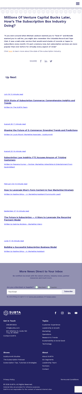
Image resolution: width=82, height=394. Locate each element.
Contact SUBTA (9, 336)
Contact (45, 369)
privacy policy (51, 297)
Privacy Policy (9, 379)
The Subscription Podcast (14, 360)
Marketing (46, 331)
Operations (46, 334)
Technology (47, 344)
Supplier (54, 287)
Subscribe (68, 291)
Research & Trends (50, 337)
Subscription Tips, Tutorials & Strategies (20, 363)
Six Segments (47, 360)
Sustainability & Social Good (53, 341)
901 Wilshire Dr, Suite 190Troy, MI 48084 (16, 332)
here (10, 51)
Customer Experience (51, 325)
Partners (45, 366)
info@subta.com (13, 328)
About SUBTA (47, 356)
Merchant (42, 287)
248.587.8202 (11, 325)
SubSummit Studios (11, 356)
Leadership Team (49, 363)
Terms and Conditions (70, 379)
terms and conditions (36, 297)
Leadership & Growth (51, 328)
